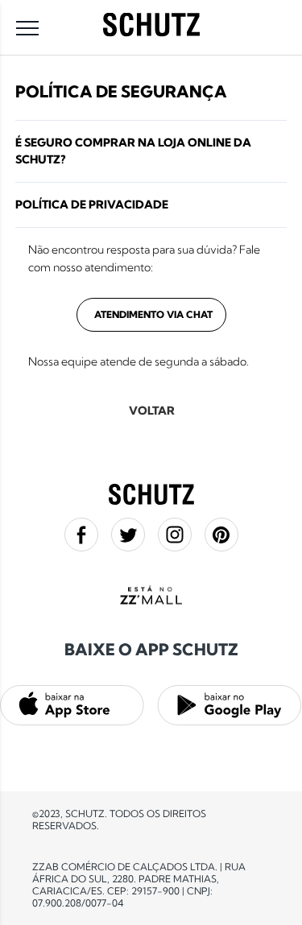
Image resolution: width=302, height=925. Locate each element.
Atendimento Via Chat (153, 314)
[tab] (151, 151)
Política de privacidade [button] (91, 204)
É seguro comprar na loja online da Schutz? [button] (133, 151)
